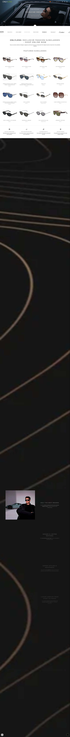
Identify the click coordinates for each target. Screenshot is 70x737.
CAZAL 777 (43, 83)
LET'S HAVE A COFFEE (35, 18)
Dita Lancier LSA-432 (43, 120)
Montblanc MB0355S (26, 120)
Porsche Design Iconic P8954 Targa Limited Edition (9, 84)
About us (37, 1)
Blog (31, 1)
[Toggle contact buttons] (67, 734)
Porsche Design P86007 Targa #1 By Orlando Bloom (10, 102)
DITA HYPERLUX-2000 (26, 66)
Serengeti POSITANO (60, 120)
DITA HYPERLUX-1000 (9, 66)
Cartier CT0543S (60, 83)
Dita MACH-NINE (43, 66)
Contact (43, 1)
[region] (35, 13)
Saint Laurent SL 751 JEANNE (9, 120)
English (57, 1)
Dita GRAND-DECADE (60, 66)
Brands (26, 1)
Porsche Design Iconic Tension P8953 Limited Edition (26, 84)
